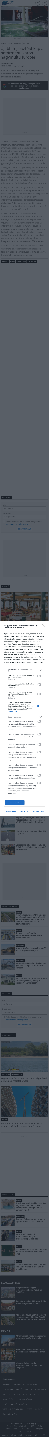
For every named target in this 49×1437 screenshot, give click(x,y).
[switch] (39, 676)
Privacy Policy (38, 811)
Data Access (24, 811)
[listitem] (24, 670)
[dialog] (24, 718)
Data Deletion (10, 811)
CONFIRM (14, 802)
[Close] (44, 626)
